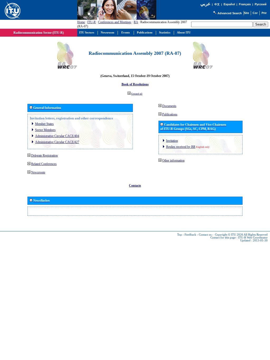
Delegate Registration (44, 155)
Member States (44, 124)
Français (245, 4)
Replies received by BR (180, 147)
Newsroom (38, 172)
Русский (261, 4)
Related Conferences (44, 164)
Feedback (190, 234)
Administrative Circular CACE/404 (57, 136)
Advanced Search (230, 13)
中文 (217, 4)
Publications (169, 114)
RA (136, 22)
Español (229, 4)
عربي (205, 3)
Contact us (205, 234)
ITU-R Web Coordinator (253, 237)
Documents (169, 106)
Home (81, 22)
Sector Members (45, 130)
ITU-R (91, 22)
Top (179, 234)
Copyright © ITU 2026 (229, 234)
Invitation (172, 141)
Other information (173, 160)
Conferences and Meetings (114, 22)
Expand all (136, 94)
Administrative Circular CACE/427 (57, 142)
